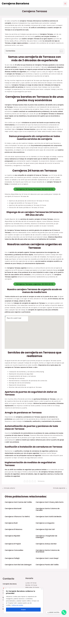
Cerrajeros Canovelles (14, 550)
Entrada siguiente (60, 488)
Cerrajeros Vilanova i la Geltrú (17, 516)
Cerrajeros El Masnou (13, 529)
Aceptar (23, 609)
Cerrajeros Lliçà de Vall (45, 529)
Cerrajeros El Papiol (13, 544)
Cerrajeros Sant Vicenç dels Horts (49, 502)
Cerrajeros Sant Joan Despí (47, 558)
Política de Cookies (17, 605)
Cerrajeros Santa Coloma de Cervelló (47, 509)
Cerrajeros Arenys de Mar (46, 544)
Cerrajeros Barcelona (15, 3)
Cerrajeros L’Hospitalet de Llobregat (46, 536)
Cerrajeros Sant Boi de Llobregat (18, 564)
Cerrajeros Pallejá (12, 558)
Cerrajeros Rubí (11, 523)
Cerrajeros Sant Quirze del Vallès (18, 502)
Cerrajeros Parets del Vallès (47, 564)
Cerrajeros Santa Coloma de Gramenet (47, 551)
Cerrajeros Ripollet (12, 536)
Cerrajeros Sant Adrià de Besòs (48, 516)
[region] (23, 600)
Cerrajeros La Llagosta (45, 523)
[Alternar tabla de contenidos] (60, 51)
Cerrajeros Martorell (13, 508)
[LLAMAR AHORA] (64, 612)
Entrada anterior (8, 488)
